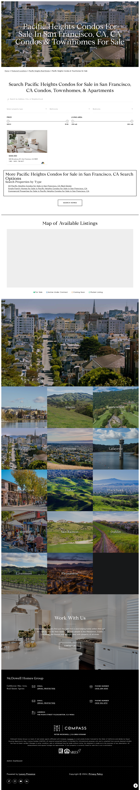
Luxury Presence (27, 774)
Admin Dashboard (14, 761)
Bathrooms (54, 109)
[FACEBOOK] (9, 781)
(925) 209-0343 (101, 689)
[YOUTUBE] (21, 781)
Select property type (15, 109)
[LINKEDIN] (26, 781)
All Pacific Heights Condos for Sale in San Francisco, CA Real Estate (40, 186)
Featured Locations (19, 71)
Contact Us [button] (70, 646)
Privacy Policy (96, 774)
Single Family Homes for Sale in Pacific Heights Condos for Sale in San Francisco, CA (47, 188)
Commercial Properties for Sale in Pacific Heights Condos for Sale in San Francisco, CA (48, 191)
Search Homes (70, 203)
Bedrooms (96, 109)
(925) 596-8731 (101, 703)
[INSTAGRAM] (15, 781)
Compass (70, 739)
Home (7, 71)
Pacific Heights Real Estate (39, 71)
